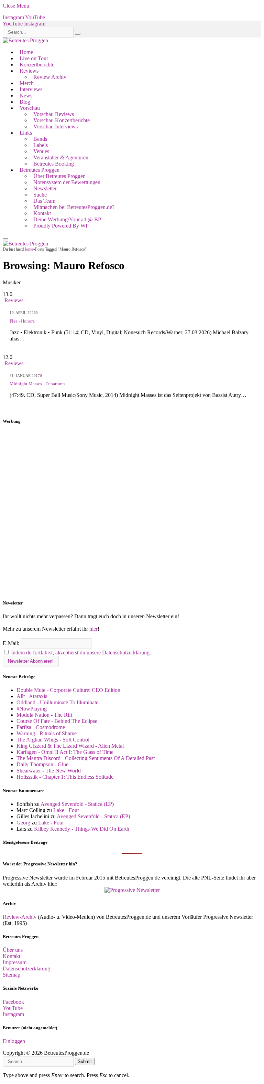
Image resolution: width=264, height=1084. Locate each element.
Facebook (13, 1002)
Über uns (13, 950)
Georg (23, 822)
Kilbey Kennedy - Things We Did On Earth (81, 829)
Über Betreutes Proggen (59, 176)
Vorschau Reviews (53, 114)
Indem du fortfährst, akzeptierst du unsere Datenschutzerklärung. (81, 652)
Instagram (13, 1014)
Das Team (44, 201)
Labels (40, 145)
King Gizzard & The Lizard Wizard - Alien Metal (70, 746)
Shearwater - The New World (48, 770)
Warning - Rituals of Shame (46, 733)
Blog (25, 102)
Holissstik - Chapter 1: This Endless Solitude (64, 777)
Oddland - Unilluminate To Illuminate (57, 702)
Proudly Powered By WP (61, 226)
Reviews (29, 71)
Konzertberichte (37, 64)
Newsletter (45, 188)
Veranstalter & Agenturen (60, 157)
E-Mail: (12, 643)
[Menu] (5, 239)
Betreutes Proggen (39, 170)
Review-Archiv (19, 917)
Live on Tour (34, 58)
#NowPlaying (31, 709)
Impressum (14, 962)
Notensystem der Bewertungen (66, 182)
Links (26, 133)
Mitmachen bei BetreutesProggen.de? (73, 207)
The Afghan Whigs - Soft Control (52, 740)
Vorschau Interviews (55, 126)
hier (93, 629)
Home (26, 52)
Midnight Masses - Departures (37, 383)
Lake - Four (66, 810)
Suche (40, 195)
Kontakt (42, 213)
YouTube (13, 1008)
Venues (41, 151)
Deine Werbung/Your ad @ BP (67, 219)
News (26, 95)
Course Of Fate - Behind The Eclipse (56, 721)
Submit (85, 1061)
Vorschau (30, 108)
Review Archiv (49, 77)
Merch (27, 83)
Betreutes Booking (53, 164)
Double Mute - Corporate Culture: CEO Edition (68, 690)
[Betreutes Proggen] (25, 40)
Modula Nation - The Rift (44, 715)
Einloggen (14, 1041)
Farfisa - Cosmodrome (40, 727)
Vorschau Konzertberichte (61, 120)
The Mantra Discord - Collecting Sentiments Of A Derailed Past (85, 758)
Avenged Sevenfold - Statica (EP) (77, 804)
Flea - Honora (22, 321)
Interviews (31, 89)
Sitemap (11, 975)
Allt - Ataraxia (31, 696)
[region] (132, 512)
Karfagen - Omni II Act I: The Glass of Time (64, 752)
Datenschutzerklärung (26, 968)
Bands (40, 139)
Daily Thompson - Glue (42, 764)
